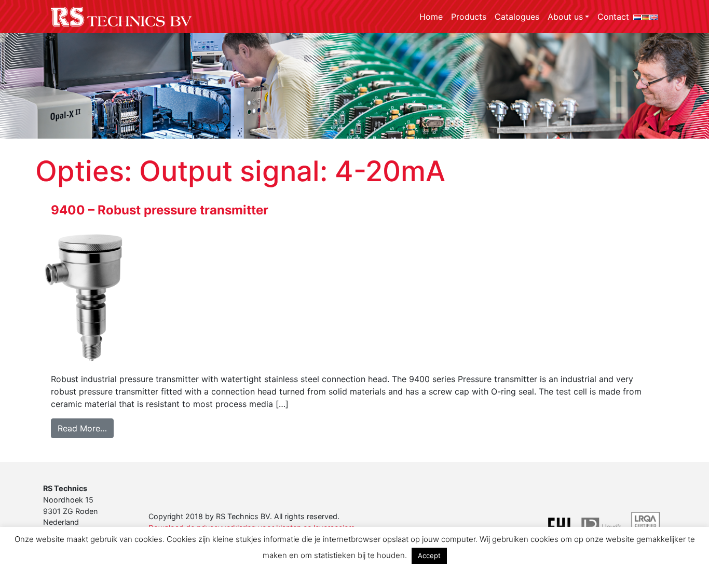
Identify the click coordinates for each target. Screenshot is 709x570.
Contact (613, 16)
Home (431, 16)
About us (565, 16)
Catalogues (517, 16)
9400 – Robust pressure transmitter (159, 210)
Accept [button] (429, 555)
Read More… (86, 428)
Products (468, 16)
